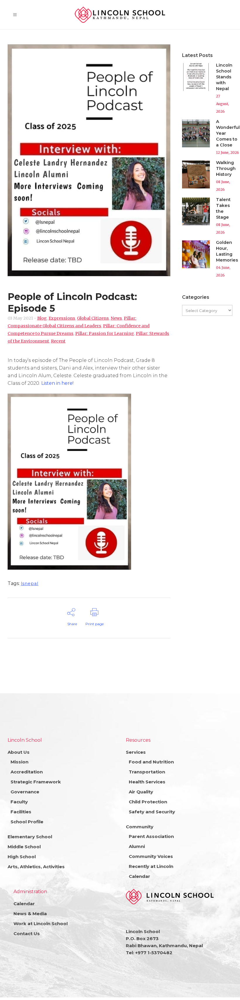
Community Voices (151, 856)
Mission (19, 761)
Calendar (139, 876)
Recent (58, 341)
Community (139, 826)
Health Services (147, 781)
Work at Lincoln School (40, 923)
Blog (42, 318)
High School (22, 856)
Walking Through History (226, 168)
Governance (25, 791)
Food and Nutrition (151, 761)
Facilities (21, 811)
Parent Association (151, 836)
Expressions (62, 318)
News (116, 318)
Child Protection (148, 801)
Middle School (24, 846)
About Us (19, 752)
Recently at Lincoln (151, 866)
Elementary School (30, 836)
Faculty (19, 801)
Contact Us (26, 933)
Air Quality (141, 791)
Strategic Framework (36, 781)
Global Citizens (93, 318)
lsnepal (29, 583)
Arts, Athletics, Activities (36, 866)
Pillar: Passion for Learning (104, 333)
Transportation (147, 771)
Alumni (137, 846)
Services (136, 752)
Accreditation (27, 771)
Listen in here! (57, 383)
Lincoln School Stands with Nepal (224, 77)
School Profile (27, 821)
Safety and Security (152, 811)
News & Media (30, 913)
